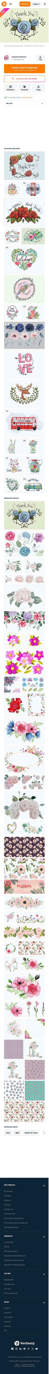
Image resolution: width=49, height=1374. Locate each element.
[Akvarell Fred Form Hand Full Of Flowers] (12, 498)
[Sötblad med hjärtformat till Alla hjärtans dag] (33, 553)
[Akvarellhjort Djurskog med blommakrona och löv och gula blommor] (24, 445)
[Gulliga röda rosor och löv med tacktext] (24, 164)
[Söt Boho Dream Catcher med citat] (12, 346)
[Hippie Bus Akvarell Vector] (15, 574)
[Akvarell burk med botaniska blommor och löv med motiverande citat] (15, 515)
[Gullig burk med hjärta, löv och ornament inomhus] (14, 555)
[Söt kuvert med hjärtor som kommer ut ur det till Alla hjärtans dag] (14, 534)
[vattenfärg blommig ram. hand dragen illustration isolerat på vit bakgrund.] (24, 922)
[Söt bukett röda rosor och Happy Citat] (24, 229)
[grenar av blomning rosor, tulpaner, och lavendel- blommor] (13, 1266)
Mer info (9, 102)
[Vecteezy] (4, 4)
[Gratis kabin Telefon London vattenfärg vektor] (15, 205)
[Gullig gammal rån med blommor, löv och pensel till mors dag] (12, 188)
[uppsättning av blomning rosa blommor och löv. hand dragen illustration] (14, 746)
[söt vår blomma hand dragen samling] (16, 824)
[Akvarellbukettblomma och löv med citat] (15, 270)
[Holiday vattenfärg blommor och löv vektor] (24, 293)
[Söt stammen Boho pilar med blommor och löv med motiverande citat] (24, 322)
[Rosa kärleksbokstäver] (24, 415)
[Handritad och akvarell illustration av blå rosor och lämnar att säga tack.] (24, 604)
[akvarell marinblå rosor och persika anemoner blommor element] (24, 386)
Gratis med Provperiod (24, 68)
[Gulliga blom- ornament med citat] (12, 252)
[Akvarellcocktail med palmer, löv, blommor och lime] (15, 363)
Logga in (36, 4)
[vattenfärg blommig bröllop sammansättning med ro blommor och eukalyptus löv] (12, 945)
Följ (40, 59)
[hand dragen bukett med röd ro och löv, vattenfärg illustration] (15, 844)
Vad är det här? (27, 97)
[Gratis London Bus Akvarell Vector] (24, 474)
